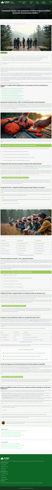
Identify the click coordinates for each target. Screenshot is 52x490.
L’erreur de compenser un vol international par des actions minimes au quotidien (12, 98)
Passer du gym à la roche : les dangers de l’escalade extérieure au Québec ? (11, 432)
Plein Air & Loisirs (31, 2)
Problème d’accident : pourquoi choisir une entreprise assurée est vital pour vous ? (13, 95)
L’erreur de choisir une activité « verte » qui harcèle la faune (10, 93)
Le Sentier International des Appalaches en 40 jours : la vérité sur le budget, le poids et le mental (14, 430)
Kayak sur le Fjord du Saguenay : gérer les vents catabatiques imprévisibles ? (11, 433)
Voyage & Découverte (44, 2)
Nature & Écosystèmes (12, 2)
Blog (50, 1)
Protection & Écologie (24, 2)
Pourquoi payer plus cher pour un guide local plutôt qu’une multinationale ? (12, 90)
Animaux (19, 1)
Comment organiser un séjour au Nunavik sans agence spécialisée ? (10, 446)
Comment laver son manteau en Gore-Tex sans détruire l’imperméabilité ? (11, 436)
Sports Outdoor (37, 2)
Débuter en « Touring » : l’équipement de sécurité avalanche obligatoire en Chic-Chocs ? (12, 435)
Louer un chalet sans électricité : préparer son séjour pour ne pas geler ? (10, 443)
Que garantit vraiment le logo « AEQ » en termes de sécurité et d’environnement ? (13, 88)
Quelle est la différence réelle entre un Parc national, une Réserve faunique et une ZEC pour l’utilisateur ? (16, 100)
